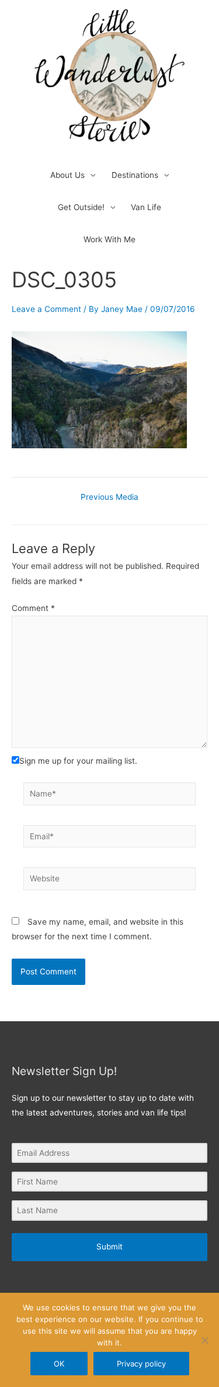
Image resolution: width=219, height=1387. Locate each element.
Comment (33, 608)
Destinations (135, 175)
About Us (67, 175)
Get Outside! (81, 207)
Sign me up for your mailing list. (78, 760)
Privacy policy (141, 1363)
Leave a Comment (46, 309)
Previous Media (109, 497)
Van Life (146, 207)
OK (59, 1363)
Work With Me (109, 239)
